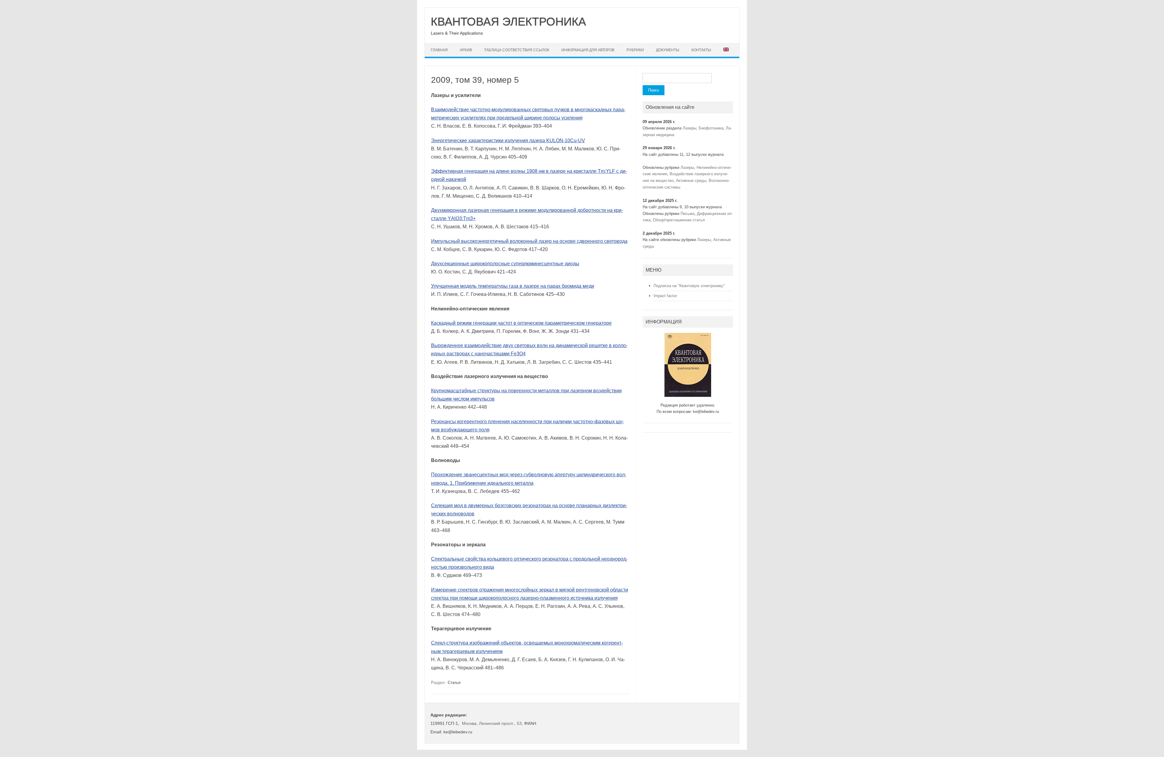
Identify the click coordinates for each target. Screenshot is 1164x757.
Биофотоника (711, 128)
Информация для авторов (587, 50)
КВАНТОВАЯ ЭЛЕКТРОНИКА (508, 21)
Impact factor (665, 295)
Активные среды (691, 180)
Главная (439, 50)
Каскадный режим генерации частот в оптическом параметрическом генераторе (521, 323)
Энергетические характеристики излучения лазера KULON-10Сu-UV (508, 140)
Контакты (701, 50)
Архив (466, 50)
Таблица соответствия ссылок (516, 50)
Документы (667, 50)
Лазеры (689, 128)
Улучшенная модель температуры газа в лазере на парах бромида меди (512, 286)
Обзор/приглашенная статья (679, 220)
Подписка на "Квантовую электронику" (689, 285)
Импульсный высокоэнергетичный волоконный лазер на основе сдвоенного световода (529, 241)
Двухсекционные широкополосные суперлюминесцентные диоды (505, 263)
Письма (687, 213)
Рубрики (635, 50)
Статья (454, 682)
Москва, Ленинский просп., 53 (492, 723)
